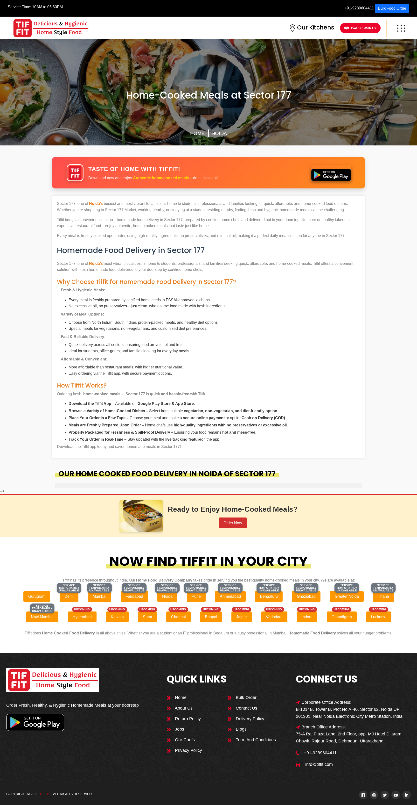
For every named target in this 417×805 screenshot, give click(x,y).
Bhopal (211, 617)
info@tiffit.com (319, 764)
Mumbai (99, 596)
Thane (383, 596)
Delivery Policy (249, 718)
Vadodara (274, 617)
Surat (147, 617)
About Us (183, 708)
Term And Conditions (255, 739)
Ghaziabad (306, 596)
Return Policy (187, 718)
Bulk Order (246, 697)
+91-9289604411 (359, 8)
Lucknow (378, 617)
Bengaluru (269, 596)
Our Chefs (184, 739)
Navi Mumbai (42, 617)
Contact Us (246, 708)
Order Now (232, 523)
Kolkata (117, 617)
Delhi (69, 596)
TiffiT (44, 794)
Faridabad (134, 596)
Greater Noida (347, 596)
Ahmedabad (230, 596)
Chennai (178, 617)
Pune (196, 596)
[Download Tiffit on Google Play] (331, 172)
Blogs (241, 729)
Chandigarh (342, 617)
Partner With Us (363, 28)
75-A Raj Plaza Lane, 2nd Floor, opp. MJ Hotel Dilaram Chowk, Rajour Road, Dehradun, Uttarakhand (348, 737)
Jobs (179, 729)
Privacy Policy (188, 750)
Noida (219, 133)
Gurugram (36, 596)
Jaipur (241, 617)
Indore (307, 617)
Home (197, 133)
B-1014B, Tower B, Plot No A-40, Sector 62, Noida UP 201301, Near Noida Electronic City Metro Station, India (349, 713)
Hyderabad (82, 617)
